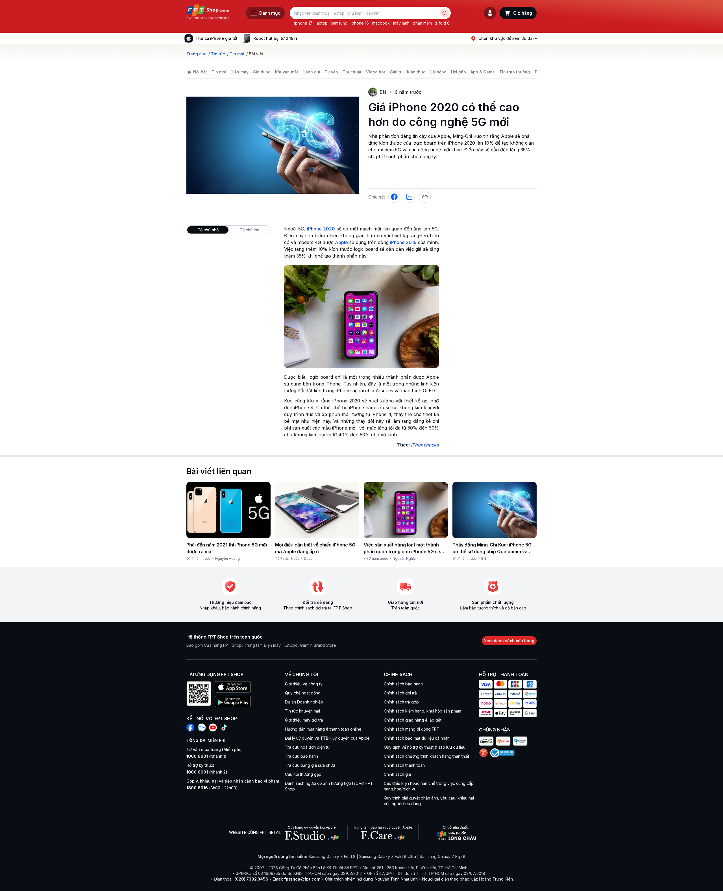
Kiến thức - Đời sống (427, 71)
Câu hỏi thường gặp (303, 774)
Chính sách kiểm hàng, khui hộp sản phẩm (422, 711)
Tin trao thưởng (514, 71)
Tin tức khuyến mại (302, 711)
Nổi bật (200, 71)
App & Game (483, 71)
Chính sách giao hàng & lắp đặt (412, 720)
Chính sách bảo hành (403, 683)
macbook (381, 23)
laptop (322, 23)
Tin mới (219, 71)
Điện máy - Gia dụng (250, 71)
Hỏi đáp (458, 71)
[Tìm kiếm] (444, 13)
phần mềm (422, 23)
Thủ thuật (352, 71)
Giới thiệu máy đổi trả (304, 720)
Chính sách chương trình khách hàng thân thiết (426, 756)
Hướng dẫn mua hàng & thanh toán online (323, 729)
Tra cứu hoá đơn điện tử (307, 747)
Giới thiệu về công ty (304, 683)
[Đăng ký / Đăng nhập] (490, 13)
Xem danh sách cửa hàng (509, 640)
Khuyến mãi (286, 71)
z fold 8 (442, 23)
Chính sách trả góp (401, 702)
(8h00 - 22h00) (212, 787)
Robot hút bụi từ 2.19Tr (275, 38)
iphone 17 (303, 23)
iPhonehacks (425, 445)
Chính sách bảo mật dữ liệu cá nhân (417, 738)
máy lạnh (401, 23)
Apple (341, 242)
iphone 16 (360, 23)
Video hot (375, 71)
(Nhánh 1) (206, 756)
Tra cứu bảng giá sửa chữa (310, 765)
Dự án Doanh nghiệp (304, 702)
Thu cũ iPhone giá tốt (216, 38)
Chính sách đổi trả (400, 692)
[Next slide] (302, 38)
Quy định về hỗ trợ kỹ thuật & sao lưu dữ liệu (424, 747)
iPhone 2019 (403, 242)
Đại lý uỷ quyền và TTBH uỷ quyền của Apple (327, 738)
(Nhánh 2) (206, 772)
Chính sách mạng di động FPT (411, 729)
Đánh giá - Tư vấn (320, 71)
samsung (339, 23)
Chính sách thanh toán (404, 765)
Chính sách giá (397, 774)
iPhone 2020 (321, 229)
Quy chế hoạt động (303, 692)
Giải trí (396, 71)
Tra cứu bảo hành (301, 756)
